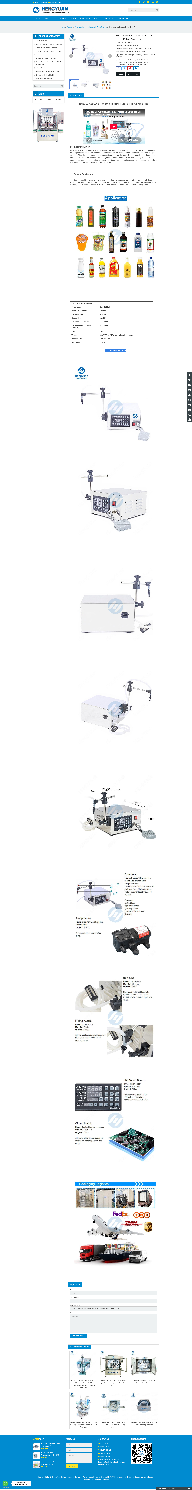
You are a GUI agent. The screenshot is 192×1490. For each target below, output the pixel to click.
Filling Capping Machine (44, 68)
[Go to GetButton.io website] (5, 1487)
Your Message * (75, 1313)
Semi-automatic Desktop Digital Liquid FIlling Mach (112, 103)
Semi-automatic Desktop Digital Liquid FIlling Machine (138, 60)
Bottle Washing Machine (44, 55)
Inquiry (121, 74)
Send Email (134, 74)
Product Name (75, 1305)
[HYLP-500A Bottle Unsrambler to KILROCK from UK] (36, 1458)
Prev (71, 56)
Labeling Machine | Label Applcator (48, 51)
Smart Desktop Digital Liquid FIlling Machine (134, 62)
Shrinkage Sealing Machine (45, 75)
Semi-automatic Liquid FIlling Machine (132, 64)
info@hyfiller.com (56, 2)
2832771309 (104, 1443)
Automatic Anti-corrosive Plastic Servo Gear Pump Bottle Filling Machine (113, 1424)
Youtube (48, 99)
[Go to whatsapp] (5, 1483)
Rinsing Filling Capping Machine (47, 71)
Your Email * (74, 1297)
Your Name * (74, 1290)
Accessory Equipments (44, 78)
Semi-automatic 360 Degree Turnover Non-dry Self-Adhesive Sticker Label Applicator (83, 1424)
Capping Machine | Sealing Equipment (49, 44)
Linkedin (58, 99)
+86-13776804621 (40, 2)
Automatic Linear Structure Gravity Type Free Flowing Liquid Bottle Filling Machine (113, 1383)
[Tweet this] (124, 68)
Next (110, 56)
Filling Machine (41, 40)
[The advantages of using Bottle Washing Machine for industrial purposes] (36, 1467)
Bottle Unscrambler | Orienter (46, 48)
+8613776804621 (105, 1447)
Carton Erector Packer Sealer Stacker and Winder (49, 63)
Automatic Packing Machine (46, 58)
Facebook (38, 99)
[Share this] (118, 68)
